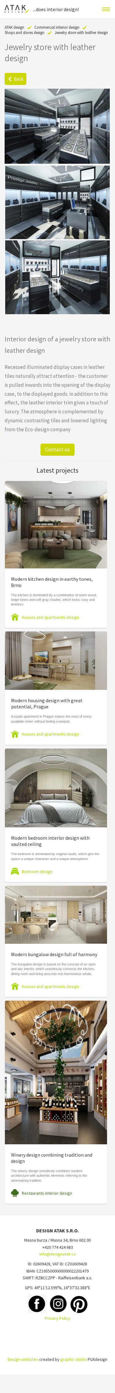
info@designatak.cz (57, 1254)
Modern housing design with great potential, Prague (46, 703)
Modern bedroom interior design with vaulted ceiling (50, 841)
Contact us (57, 449)
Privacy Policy (57, 1318)
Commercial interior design (56, 27)
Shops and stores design (24, 32)
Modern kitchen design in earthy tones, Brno (52, 582)
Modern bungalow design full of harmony (54, 954)
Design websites (23, 1359)
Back (18, 79)
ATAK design (14, 27)
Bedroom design (37, 871)
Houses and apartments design (50, 617)
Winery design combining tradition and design (51, 1158)
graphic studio (73, 1359)
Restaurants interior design (47, 1193)
